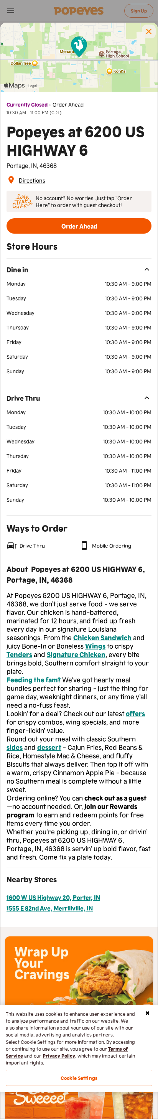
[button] (149, 31)
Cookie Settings (79, 1078)
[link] (32, 179)
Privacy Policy (59, 1055)
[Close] (147, 1013)
